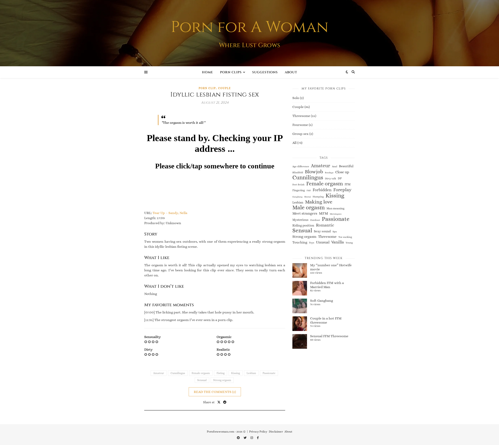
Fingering (298, 190)
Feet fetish (298, 184)
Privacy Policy (258, 431)
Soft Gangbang (321, 301)
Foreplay (342, 189)
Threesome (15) (304, 116)
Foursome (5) (302, 125)
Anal (334, 166)
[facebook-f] (258, 438)
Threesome (327, 236)
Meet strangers (304, 213)
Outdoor (315, 220)
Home (207, 72)
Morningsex (336, 214)
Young (349, 242)
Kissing (235, 373)
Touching (299, 242)
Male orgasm (308, 207)
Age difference (300, 166)
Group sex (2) (302, 134)
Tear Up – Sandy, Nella (170, 213)
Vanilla (337, 242)
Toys (311, 242)
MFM (323, 213)
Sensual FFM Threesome (329, 336)
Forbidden (322, 190)
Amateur (158, 373)
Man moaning (335, 208)
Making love (318, 201)
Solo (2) (298, 98)
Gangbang (297, 197)
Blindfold (297, 172)
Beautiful (346, 166)
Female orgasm (201, 373)
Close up (342, 172)
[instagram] (252, 438)
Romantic (325, 225)
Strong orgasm (222, 380)
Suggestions (265, 72)
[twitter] (245, 438)
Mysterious (300, 220)
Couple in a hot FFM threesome (326, 320)
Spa (335, 231)
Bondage (329, 172)
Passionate (269, 373)
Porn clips (231, 72)
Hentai (307, 197)
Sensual (202, 380)
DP (340, 178)
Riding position (303, 225)
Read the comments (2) (215, 392)
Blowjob (314, 171)
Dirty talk (330, 178)
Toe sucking (345, 236)
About (291, 72)
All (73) (297, 143)
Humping (318, 196)
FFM (347, 184)
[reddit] (238, 438)
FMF (309, 190)
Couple (224, 88)
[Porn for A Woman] (249, 33)
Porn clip (207, 88)
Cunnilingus (178, 373)
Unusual (322, 242)
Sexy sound (322, 231)
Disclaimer (276, 431)
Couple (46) (301, 107)
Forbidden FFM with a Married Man (327, 285)
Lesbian (251, 373)
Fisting (221, 373)
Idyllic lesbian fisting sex (214, 94)
